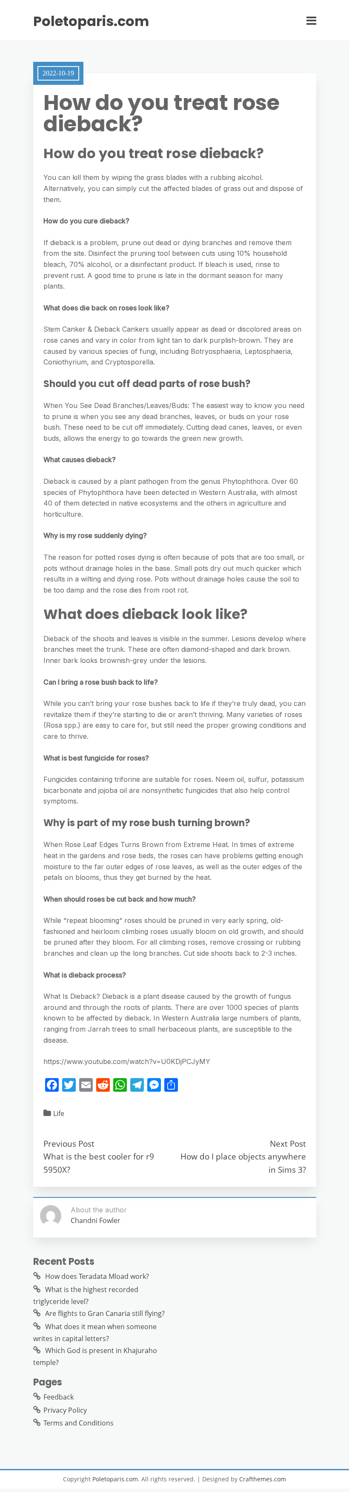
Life (58, 1113)
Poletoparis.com (91, 21)
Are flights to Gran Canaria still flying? (105, 1313)
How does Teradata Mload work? (97, 1276)
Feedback (58, 1397)
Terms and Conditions (78, 1423)
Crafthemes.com (262, 1479)
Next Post (288, 1143)
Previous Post (68, 1143)
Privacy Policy (65, 1410)
